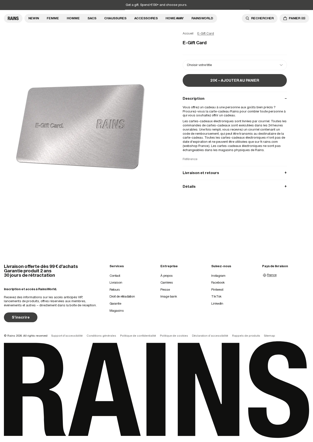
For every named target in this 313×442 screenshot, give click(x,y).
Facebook (218, 282)
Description (235, 98)
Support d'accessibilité (67, 335)
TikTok (216, 296)
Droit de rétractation (122, 296)
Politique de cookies (174, 335)
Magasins (117, 310)
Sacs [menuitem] (92, 18)
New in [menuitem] (33, 18)
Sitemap (269, 335)
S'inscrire (21, 317)
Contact (115, 275)
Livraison (116, 282)
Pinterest (217, 289)
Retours (115, 289)
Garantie (115, 303)
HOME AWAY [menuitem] (175, 18)
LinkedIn (217, 303)
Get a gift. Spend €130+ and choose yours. (156, 5)
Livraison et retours (235, 173)
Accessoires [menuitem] (146, 18)
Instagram (218, 275)
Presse (165, 289)
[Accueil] (13, 18)
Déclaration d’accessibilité (210, 335)
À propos (166, 275)
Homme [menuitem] (73, 18)
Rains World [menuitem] (202, 18)
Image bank (168, 296)
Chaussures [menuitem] (115, 18)
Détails (235, 186)
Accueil (188, 33)
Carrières (166, 282)
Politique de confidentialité (138, 335)
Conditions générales (101, 335)
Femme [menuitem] (53, 18)
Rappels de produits (246, 335)
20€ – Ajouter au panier (234, 80)
